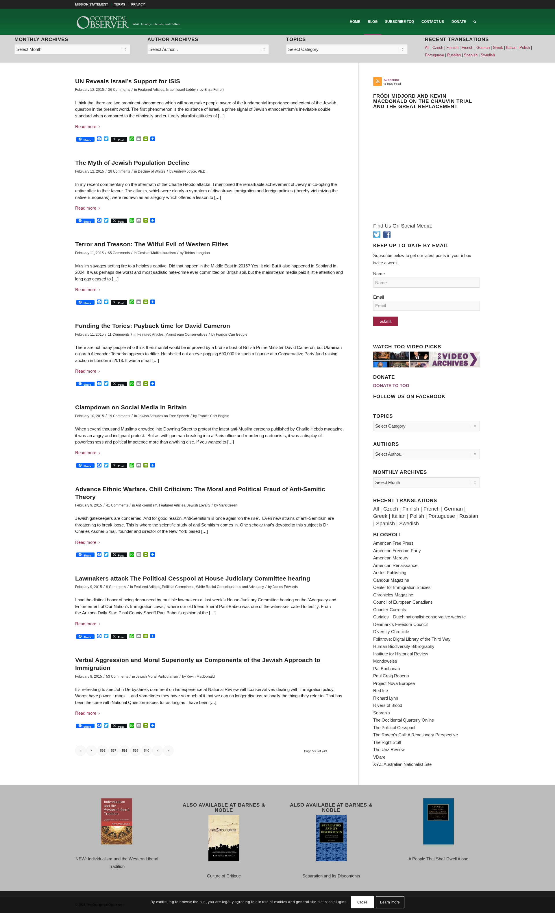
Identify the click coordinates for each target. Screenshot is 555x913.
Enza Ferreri (214, 90)
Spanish (471, 55)
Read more (85, 126)
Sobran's (381, 712)
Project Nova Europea (394, 683)
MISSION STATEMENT (91, 4)
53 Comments (117, 676)
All (427, 48)
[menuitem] (93, 4)
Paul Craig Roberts (391, 675)
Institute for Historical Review (400, 653)
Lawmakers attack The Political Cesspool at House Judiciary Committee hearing (192, 578)
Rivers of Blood (387, 705)
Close (362, 902)
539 (135, 750)
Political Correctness (178, 587)
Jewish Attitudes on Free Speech (163, 416)
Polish (524, 48)
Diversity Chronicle (391, 631)
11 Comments (119, 334)
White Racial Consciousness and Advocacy (230, 587)
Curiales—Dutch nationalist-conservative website (419, 616)
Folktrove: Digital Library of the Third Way (412, 639)
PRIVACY (138, 4)
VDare (379, 757)
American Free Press (393, 543)
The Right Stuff (387, 742)
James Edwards (285, 587)
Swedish (488, 55)
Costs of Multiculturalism (157, 253)
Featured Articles (151, 90)
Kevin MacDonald (201, 676)
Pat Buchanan (386, 668)
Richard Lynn (385, 698)
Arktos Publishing (389, 572)
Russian (454, 55)
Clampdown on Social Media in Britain (131, 407)
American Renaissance (395, 565)
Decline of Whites (151, 171)
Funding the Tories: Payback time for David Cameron (152, 325)
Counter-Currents (389, 609)
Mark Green (228, 505)
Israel (170, 90)
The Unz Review (389, 749)
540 (146, 750)
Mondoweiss (385, 661)
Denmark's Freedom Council (400, 624)
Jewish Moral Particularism (157, 676)
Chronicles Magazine (393, 594)
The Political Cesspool (394, 727)
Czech (437, 48)
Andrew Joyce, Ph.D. (190, 171)
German (483, 48)
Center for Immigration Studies (402, 587)
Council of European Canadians (403, 602)
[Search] (475, 21)
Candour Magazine (391, 580)
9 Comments (116, 587)
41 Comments (117, 505)
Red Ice (380, 690)
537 (113, 750)
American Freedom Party (397, 550)
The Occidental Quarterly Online (403, 720)
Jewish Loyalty (198, 505)
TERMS (119, 4)
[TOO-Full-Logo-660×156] (129, 21)
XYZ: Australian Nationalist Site (402, 764)
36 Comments (119, 90)
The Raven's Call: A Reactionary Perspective (415, 734)
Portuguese (434, 55)
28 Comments (119, 171)
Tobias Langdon (197, 253)
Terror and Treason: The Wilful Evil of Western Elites (151, 244)
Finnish (452, 48)
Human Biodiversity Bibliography (403, 646)
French (467, 48)
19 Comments (119, 416)
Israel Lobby (186, 90)
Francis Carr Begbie (231, 334)
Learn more (390, 902)
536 (102, 750)
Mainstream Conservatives (186, 334)
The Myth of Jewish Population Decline (132, 162)
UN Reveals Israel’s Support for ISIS (127, 81)
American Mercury (390, 557)
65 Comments (119, 253)
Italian (511, 48)
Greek (498, 48)
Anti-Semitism (146, 505)
